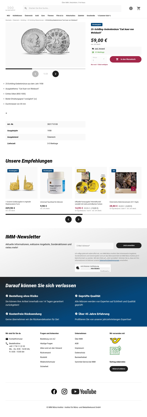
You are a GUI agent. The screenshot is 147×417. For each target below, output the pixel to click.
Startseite (8, 20)
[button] (25, 8)
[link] (10, 8)
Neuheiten (73, 2)
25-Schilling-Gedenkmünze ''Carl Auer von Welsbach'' (61, 20)
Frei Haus (81, 2)
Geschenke (91, 16)
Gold (37, 16)
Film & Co (59, 16)
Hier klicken (95, 268)
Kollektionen (17, 16)
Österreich (29, 16)
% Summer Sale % (104, 16)
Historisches (70, 16)
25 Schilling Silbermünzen (36, 20)
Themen (51, 16)
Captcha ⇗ (105, 271)
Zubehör (81, 16)
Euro (43, 16)
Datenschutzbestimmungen (109, 260)
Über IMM (65, 2)
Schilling (23, 20)
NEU (8, 16)
